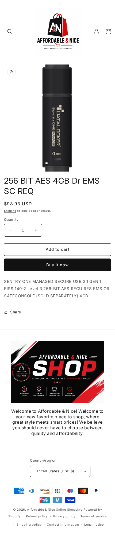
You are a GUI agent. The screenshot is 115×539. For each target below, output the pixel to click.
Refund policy (37, 516)
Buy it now (57, 264)
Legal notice (93, 524)
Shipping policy (29, 524)
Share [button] (15, 312)
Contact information (63, 524)
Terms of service (93, 516)
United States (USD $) (55, 471)
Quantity (11, 219)
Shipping (10, 210)
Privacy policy (64, 516)
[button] (10, 31)
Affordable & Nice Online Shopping (54, 509)
